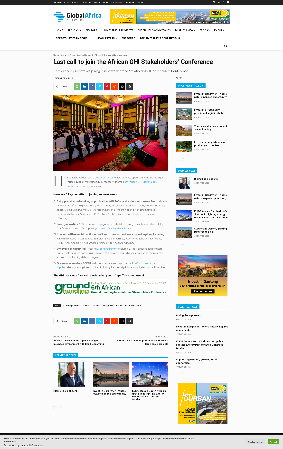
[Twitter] (214, 2)
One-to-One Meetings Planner (115, 228)
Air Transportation (71, 305)
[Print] (129, 86)
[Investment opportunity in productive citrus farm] (184, 146)
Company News (68, 55)
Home (56, 55)
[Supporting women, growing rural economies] (184, 232)
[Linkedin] (219, 2)
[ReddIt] (114, 86)
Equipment (108, 305)
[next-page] (61, 407)
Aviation (96, 305)
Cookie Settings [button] (255, 441)
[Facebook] (223, 2)
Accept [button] (273, 441)
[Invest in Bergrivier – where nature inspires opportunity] (111, 374)
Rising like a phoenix (65, 390)
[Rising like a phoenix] (71, 374)
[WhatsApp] (77, 86)
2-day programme (107, 248)
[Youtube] (228, 2)
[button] (226, 46)
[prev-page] (55, 407)
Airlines (86, 305)
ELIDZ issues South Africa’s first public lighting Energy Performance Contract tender (149, 395)
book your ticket (104, 177)
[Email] (122, 86)
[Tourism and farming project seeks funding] (184, 130)
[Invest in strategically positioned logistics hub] (184, 114)
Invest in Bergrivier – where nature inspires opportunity (109, 392)
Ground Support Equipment (128, 305)
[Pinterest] (107, 86)
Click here (138, 214)
